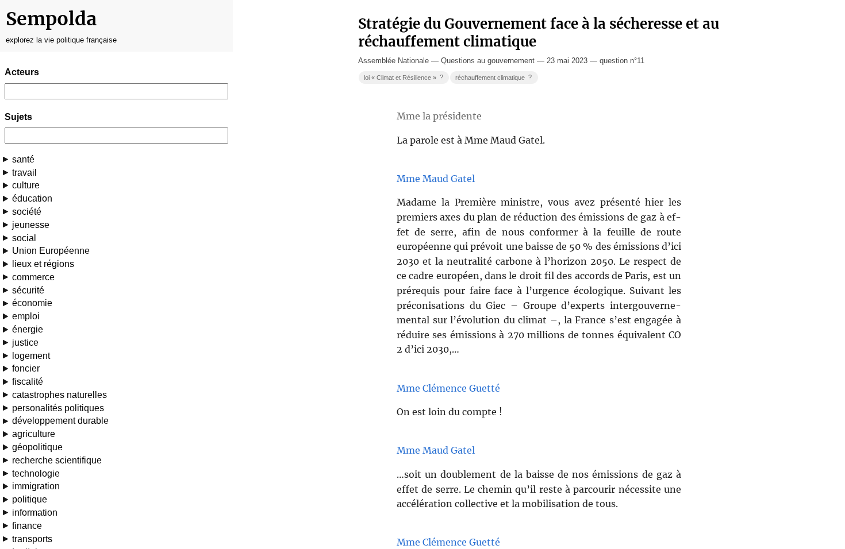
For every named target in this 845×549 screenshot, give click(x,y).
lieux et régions (43, 264)
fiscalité (27, 381)
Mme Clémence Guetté (448, 388)
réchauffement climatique (493, 77)
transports (32, 539)
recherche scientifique (57, 460)
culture (26, 185)
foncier (26, 368)
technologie (36, 473)
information (34, 512)
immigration (36, 486)
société (26, 211)
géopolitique (37, 447)
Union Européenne (51, 251)
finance (27, 526)
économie (32, 303)
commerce (33, 277)
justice (25, 342)
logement (31, 356)
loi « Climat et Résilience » (403, 77)
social (24, 238)
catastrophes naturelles (59, 395)
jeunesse (30, 225)
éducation (32, 198)
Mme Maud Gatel (436, 178)
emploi (26, 316)
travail (24, 172)
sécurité (28, 290)
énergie (27, 329)
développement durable (60, 421)
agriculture (33, 434)
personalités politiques (58, 408)
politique (29, 499)
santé (23, 159)
